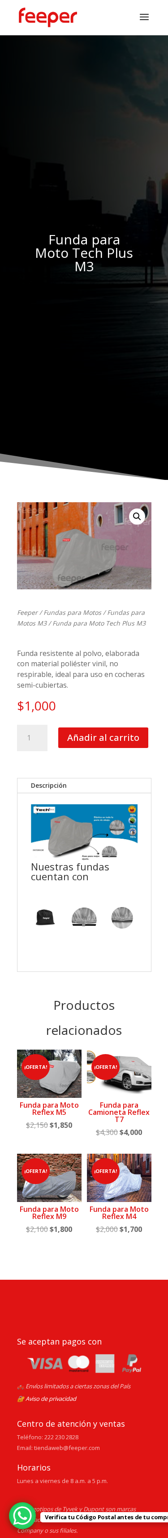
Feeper (27, 612)
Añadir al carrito (103, 737)
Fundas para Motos (72, 612)
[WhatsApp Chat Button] (22, 1515)
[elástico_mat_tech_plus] (122, 919)
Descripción (49, 785)
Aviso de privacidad (51, 1399)
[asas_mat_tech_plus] (84, 919)
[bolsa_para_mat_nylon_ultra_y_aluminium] (46, 919)
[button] (137, 516)
